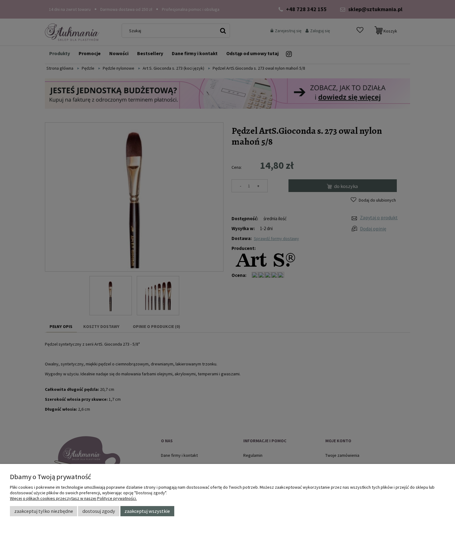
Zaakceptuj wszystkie (147, 511)
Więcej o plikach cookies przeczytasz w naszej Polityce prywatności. (73, 498)
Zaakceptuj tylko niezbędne (43, 511)
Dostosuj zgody (98, 511)
